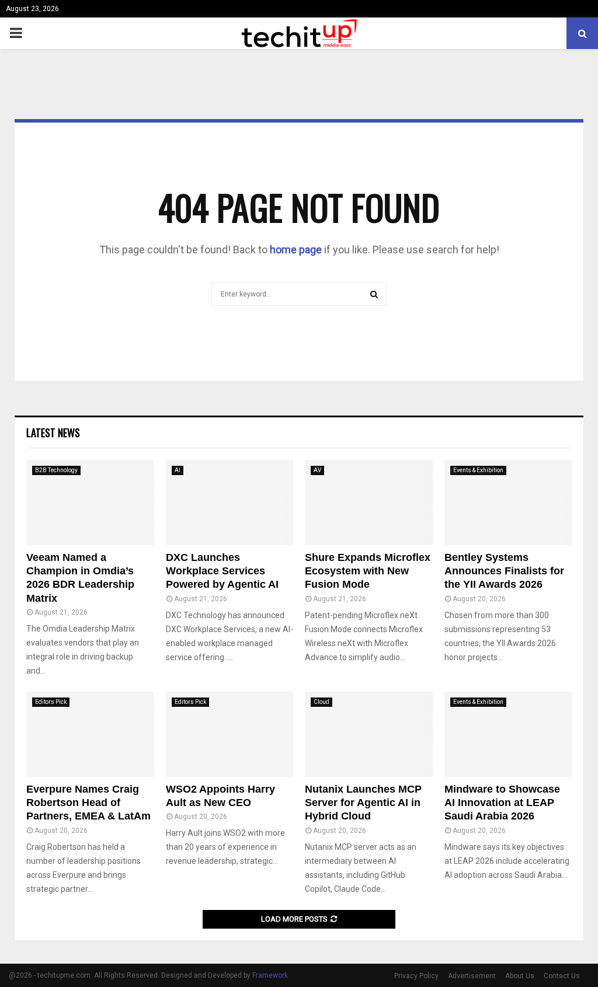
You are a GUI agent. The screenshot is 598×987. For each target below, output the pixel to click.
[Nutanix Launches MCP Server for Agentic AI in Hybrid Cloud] (369, 734)
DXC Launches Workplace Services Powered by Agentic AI (222, 571)
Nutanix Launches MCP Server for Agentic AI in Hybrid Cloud (363, 802)
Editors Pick (51, 702)
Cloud (321, 702)
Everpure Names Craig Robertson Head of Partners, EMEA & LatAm (88, 802)
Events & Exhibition (478, 470)
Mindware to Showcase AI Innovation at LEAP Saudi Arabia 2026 (502, 802)
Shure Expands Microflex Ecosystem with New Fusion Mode (367, 571)
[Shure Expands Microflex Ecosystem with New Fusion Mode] (369, 502)
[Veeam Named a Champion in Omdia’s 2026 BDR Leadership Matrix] (90, 502)
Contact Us (562, 976)
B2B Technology (56, 470)
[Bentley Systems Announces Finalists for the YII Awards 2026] (508, 502)
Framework (270, 975)
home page (296, 249)
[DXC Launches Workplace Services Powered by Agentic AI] (230, 502)
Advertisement (472, 976)
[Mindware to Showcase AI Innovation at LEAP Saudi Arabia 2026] (508, 734)
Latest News (53, 432)
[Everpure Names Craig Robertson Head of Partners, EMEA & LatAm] (90, 734)
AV (317, 470)
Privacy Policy (416, 976)
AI (177, 470)
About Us (519, 976)
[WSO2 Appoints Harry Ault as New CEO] (230, 734)
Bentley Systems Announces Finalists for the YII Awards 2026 (504, 571)
